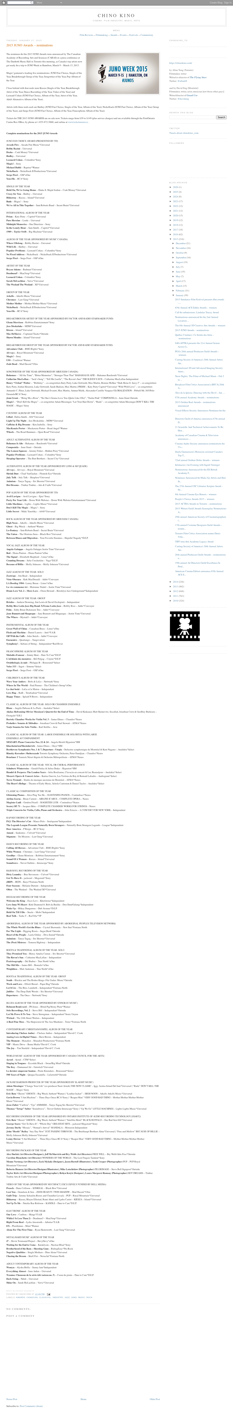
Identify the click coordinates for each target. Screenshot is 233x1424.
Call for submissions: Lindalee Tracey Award (197, 312)
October (180, 252)
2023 (176, 201)
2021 (176, 210)
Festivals (133, 35)
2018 (176, 224)
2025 (176, 191)
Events (123, 35)
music (81, 1297)
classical (45, 1297)
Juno (74, 1297)
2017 (176, 229)
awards (20, 1297)
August (179, 262)
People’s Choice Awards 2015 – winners (194, 499)
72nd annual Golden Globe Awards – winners (197, 460)
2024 (176, 196)
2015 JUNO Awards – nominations (29, 45)
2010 (176, 600)
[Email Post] (48, 1294)
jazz (67, 1297)
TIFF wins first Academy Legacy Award (194, 541)
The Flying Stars (198, 77)
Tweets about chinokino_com (183, 133)
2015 (176, 239)
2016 (176, 234)
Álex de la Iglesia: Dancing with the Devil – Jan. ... (200, 392)
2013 (176, 586)
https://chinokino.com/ (180, 63)
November (181, 248)
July (178, 266)
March (179, 285)
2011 (176, 595)
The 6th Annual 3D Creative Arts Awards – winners (200, 325)
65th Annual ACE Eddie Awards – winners (196, 307)
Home (83, 1399)
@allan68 (182, 81)
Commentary (147, 35)
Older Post (155, 1399)
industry (58, 1297)
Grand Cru (192, 95)
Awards (113, 35)
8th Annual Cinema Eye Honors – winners (195, 494)
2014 (176, 581)
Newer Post (11, 1399)
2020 (176, 215)
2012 (176, 591)
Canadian (32, 1297)
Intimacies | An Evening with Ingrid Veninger (197, 464)
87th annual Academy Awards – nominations (197, 397)
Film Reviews (86, 35)
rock (89, 1297)
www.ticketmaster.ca (78, 122)
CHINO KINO (116, 15)
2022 (176, 206)
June (178, 271)
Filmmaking (102, 35)
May (178, 276)
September (181, 257)
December (181, 243)
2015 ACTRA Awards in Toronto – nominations (198, 503)
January (180, 295)
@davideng (183, 98)
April (178, 281)
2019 (176, 220)
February (180, 290)
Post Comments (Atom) (31, 1406)
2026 (176, 187)
